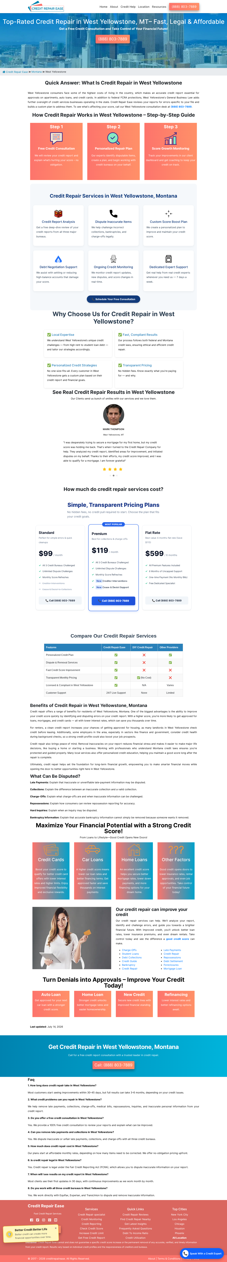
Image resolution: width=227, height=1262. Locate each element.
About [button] (114, 6)
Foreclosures (171, 964)
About (151, 1258)
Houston (180, 1228)
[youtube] (54, 1220)
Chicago (179, 1223)
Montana (37, 71)
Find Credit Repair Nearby (135, 1219)
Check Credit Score (91, 1228)
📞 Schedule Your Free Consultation (113, 299)
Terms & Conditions (169, 1258)
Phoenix (179, 1233)
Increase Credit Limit (91, 1233)
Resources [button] (159, 6)
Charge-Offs (129, 950)
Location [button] (143, 6)
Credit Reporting (91, 1223)
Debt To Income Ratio (135, 1233)
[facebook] (30, 1220)
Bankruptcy (128, 964)
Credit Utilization (135, 1237)
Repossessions (172, 957)
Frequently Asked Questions (135, 1228)
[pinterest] (48, 1220)
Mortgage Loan (173, 968)
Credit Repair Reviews (135, 1214)
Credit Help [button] (128, 6)
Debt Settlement (173, 961)
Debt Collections (132, 957)
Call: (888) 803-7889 (113, 1065)
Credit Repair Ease (16, 71)
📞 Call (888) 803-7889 (60, 600)
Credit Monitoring (91, 1219)
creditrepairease (55, 1258)
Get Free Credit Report (91, 1237)
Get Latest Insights (136, 1223)
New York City (179, 1214)
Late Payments (172, 950)
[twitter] (36, 1220)
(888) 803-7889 (184, 6)
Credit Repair (129, 968)
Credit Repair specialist (91, 1214)
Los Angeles (179, 1219)
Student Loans (130, 953)
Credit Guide (129, 961)
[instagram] (42, 1220)
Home (103, 6)
